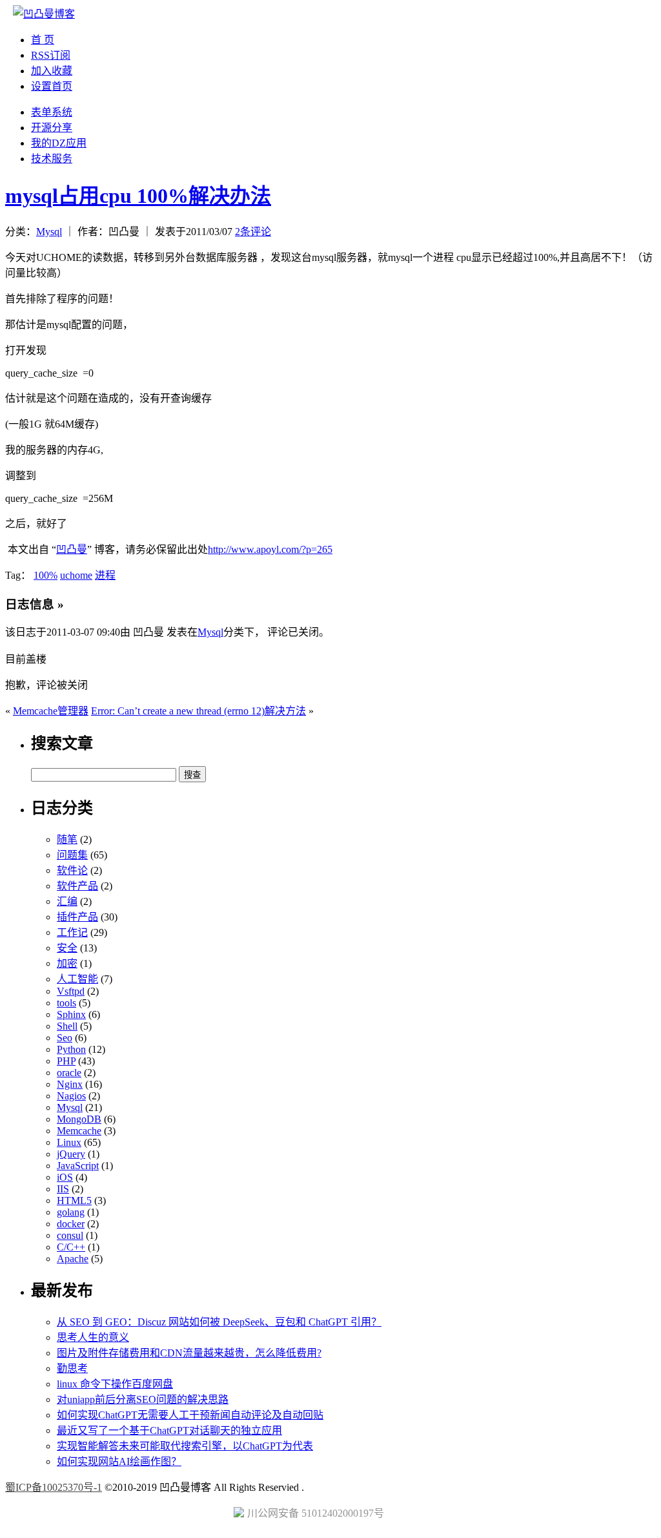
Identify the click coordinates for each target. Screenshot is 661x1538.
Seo (64, 1037)
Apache (72, 1258)
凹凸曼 (71, 549)
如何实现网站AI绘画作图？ (119, 1461)
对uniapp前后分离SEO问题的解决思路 (143, 1399)
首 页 (42, 39)
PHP (66, 1060)
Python (71, 1049)
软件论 (72, 870)
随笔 (67, 839)
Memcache (79, 1130)
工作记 (72, 932)
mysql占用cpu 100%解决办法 (138, 195)
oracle (69, 1072)
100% (45, 575)
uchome (76, 575)
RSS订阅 (50, 55)
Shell (67, 1026)
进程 (105, 575)
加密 (67, 963)
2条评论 (253, 231)
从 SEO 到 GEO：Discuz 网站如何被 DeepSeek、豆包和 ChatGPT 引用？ (219, 1321)
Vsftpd (71, 991)
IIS (63, 1188)
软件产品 (77, 885)
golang (71, 1212)
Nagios (71, 1095)
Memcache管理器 (50, 710)
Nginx (70, 1084)
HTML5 (74, 1200)
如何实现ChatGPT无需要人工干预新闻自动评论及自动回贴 (190, 1414)
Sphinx (71, 1014)
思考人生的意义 (93, 1337)
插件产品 (77, 916)
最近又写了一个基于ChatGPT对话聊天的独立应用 (169, 1430)
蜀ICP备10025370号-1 (53, 1487)
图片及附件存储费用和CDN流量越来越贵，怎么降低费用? (189, 1352)
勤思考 (72, 1368)
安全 (67, 947)
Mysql (49, 231)
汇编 (67, 901)
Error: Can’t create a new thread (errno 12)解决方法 (198, 710)
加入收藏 (51, 70)
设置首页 (51, 86)
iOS (65, 1177)
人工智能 (77, 978)
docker (71, 1223)
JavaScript (78, 1165)
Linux (69, 1142)
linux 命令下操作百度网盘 (115, 1383)
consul (70, 1235)
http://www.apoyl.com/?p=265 (270, 549)
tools (66, 1002)
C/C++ (71, 1247)
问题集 (72, 854)
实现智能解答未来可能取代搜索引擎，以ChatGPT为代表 (185, 1445)
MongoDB (79, 1119)
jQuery (71, 1153)
